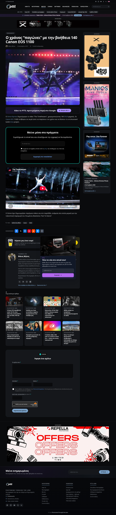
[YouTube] (101, 1)
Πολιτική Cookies (71, 501)
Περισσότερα (84, 6)
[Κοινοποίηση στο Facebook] (16, 231)
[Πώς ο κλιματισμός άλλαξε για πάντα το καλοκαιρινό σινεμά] (14, 326)
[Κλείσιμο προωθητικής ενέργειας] (73, 238)
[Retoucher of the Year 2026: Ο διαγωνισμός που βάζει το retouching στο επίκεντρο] (52, 301)
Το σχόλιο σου (16, 362)
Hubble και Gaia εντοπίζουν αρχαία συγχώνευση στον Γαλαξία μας (32, 312)
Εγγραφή (103, 472)
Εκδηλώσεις (66, 6)
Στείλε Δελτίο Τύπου (52, 12)
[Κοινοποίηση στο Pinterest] (29, 231)
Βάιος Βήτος (11, 46)
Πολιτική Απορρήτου (38, 389)
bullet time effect (16, 223)
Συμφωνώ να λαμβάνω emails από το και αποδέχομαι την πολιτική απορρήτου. (42, 150)
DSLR (66, 117)
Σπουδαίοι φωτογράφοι (38, 12)
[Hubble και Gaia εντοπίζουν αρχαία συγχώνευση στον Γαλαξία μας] (33, 301)
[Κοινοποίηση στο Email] (42, 231)
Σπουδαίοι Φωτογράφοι (96, 487)
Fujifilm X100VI (93, 12)
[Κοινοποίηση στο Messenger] (37, 231)
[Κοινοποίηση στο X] (21, 231)
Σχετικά (68, 490)
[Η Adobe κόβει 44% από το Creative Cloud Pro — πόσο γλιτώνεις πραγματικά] (52, 326)
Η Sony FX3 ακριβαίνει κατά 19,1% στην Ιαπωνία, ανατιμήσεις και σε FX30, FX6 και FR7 (14, 313)
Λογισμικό (62, 12)
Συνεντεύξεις (45, 503)
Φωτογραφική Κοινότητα (97, 490)
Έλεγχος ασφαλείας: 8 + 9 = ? (21, 394)
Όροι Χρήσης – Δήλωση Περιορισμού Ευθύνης (72, 495)
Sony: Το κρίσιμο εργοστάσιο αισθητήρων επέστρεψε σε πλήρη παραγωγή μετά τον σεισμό (70, 339)
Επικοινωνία (11, 496)
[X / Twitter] (19, 281)
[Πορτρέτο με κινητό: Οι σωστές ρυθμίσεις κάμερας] (33, 326)
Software (57, 6)
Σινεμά (50, 6)
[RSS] (106, 1)
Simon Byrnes (12, 117)
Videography (10, 33)
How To (27, 6)
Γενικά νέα (75, 6)
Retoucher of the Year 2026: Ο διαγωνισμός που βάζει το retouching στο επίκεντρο (51, 313)
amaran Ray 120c (82, 12)
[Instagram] (98, 1)
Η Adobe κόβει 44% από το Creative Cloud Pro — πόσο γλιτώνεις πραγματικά (52, 337)
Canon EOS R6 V (72, 12)
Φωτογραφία (35, 6)
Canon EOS (10, 119)
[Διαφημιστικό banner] (58, 24)
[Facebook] (96, 1)
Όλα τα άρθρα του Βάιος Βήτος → (27, 285)
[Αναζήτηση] (108, 6)
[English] (108, 1)
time (12, 122)
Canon (25, 223)
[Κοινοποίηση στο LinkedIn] (25, 231)
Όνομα (15, 381)
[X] (103, 1)
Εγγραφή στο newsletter (42, 157)
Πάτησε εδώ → (65, 110)
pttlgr (45, 148)
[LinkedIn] (30, 281)
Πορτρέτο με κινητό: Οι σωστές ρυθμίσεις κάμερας (33, 336)
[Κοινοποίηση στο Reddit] (33, 231)
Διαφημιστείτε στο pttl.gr (73, 492)
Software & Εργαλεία (96, 492)
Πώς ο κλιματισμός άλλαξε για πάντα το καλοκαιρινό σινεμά (13, 336)
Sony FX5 (27, 12)
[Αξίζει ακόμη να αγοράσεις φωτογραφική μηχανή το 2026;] (71, 301)
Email (35, 381)
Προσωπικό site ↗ (42, 285)
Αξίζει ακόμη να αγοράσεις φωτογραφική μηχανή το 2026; (71, 312)
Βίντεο (43, 6)
